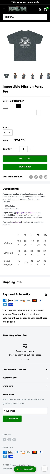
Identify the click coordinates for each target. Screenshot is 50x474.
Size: (6, 127)
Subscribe (12, 418)
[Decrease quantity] (16, 149)
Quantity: (7, 149)
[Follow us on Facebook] (4, 439)
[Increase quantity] (30, 149)
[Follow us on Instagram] (9, 439)
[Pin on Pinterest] (36, 177)
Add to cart (25, 158)
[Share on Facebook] (31, 177)
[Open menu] (4, 9)
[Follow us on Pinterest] (14, 439)
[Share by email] (45, 177)
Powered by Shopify (12, 468)
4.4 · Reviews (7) (26, 469)
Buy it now (25, 166)
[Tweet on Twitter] (41, 177)
